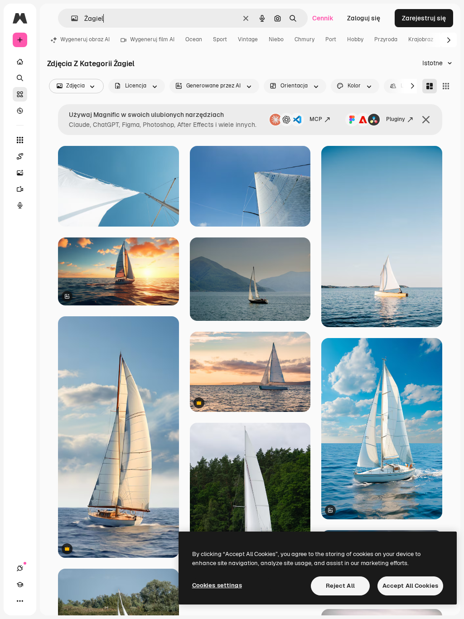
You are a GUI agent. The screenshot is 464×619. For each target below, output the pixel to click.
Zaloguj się (363, 18)
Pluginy (395, 119)
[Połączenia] (20, 568)
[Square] (446, 86)
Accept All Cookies (410, 586)
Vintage (248, 39)
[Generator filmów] (20, 189)
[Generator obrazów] (20, 172)
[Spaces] (20, 156)
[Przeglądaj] (20, 110)
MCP (315, 119)
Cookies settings (217, 585)
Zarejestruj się (424, 18)
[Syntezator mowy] (20, 205)
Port (330, 39)
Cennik (323, 18)
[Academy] (20, 584)
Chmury (304, 39)
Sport (220, 39)
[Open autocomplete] (70, 18)
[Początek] (20, 61)
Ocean (193, 39)
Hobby (355, 39)
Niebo (276, 39)
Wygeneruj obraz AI (85, 39)
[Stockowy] (20, 94)
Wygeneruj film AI (152, 39)
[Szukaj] (20, 78)
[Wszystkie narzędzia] (20, 140)
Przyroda (385, 39)
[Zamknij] (425, 119)
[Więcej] (20, 601)
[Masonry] (429, 86)
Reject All (340, 586)
